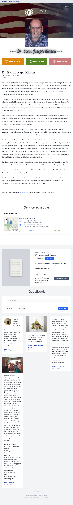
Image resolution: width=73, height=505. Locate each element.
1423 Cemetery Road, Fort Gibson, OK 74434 (36, 226)
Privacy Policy (31, 497)
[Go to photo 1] (9, 371)
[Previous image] (4, 365)
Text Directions (31, 230)
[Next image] (21, 365)
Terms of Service (41, 497)
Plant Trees (57, 230)
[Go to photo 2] (10, 371)
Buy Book (49, 258)
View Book (40, 258)
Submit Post (62, 308)
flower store (50, 192)
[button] (11, 222)
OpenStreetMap (38, 500)
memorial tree (23, 192)
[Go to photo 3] (11, 371)
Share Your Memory (61, 278)
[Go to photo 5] (13, 371)
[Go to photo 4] (12, 371)
